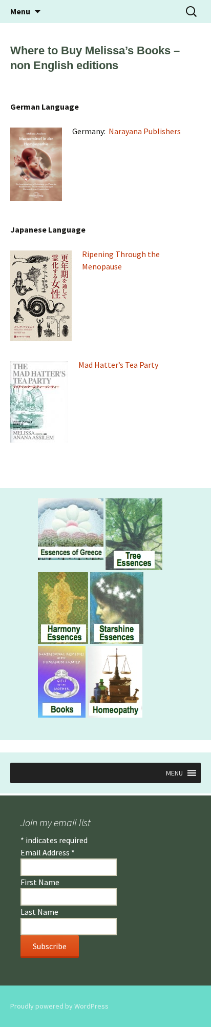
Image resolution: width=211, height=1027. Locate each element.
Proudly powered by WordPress (59, 1006)
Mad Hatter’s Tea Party (118, 365)
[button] (174, 773)
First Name (39, 882)
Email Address (47, 852)
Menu (20, 11)
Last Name (39, 912)
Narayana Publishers (145, 131)
